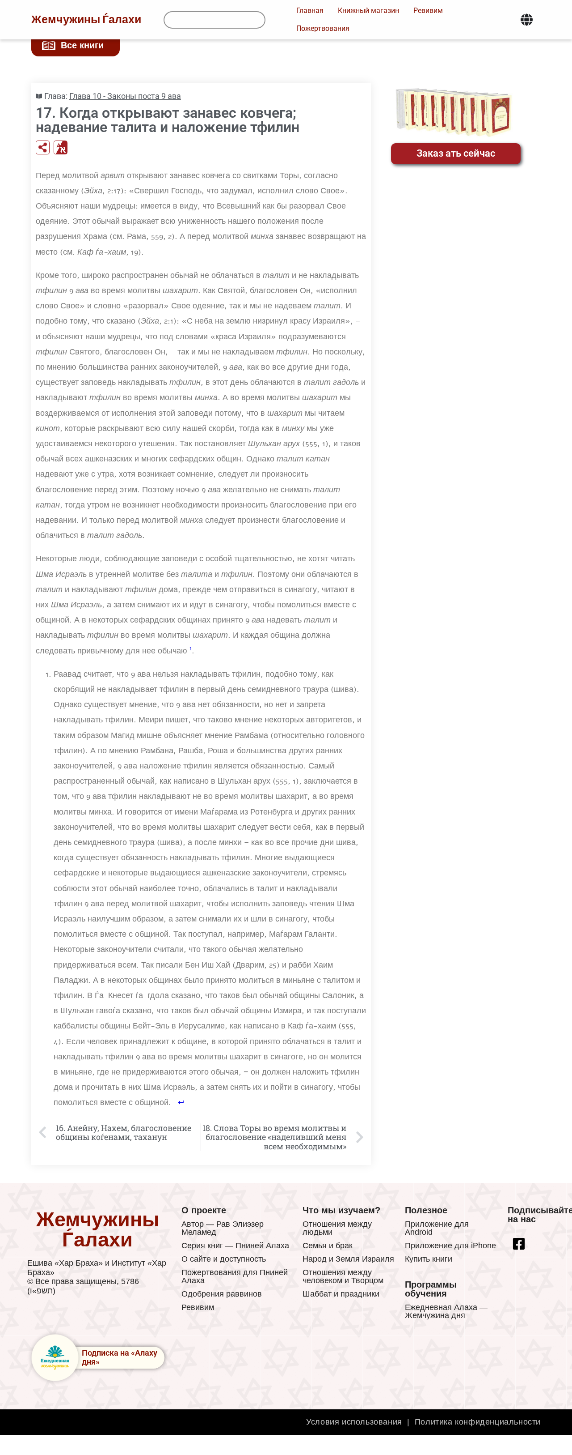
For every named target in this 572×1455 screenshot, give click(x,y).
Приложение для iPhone (450, 1245)
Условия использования (354, 1421)
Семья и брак (328, 1245)
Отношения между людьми (337, 1228)
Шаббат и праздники (341, 1293)
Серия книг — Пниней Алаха (235, 1245)
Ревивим (197, 1307)
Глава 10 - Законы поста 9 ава (125, 96)
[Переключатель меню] (527, 19)
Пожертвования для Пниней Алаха (234, 1276)
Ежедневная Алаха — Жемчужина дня (446, 1311)
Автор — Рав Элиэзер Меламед (222, 1228)
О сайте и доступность (223, 1258)
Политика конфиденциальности (478, 1421)
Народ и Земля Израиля (348, 1258)
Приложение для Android (437, 1228)
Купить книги (428, 1258)
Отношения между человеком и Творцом (343, 1276)
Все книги (82, 45)
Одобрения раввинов (221, 1293)
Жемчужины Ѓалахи (86, 20)
